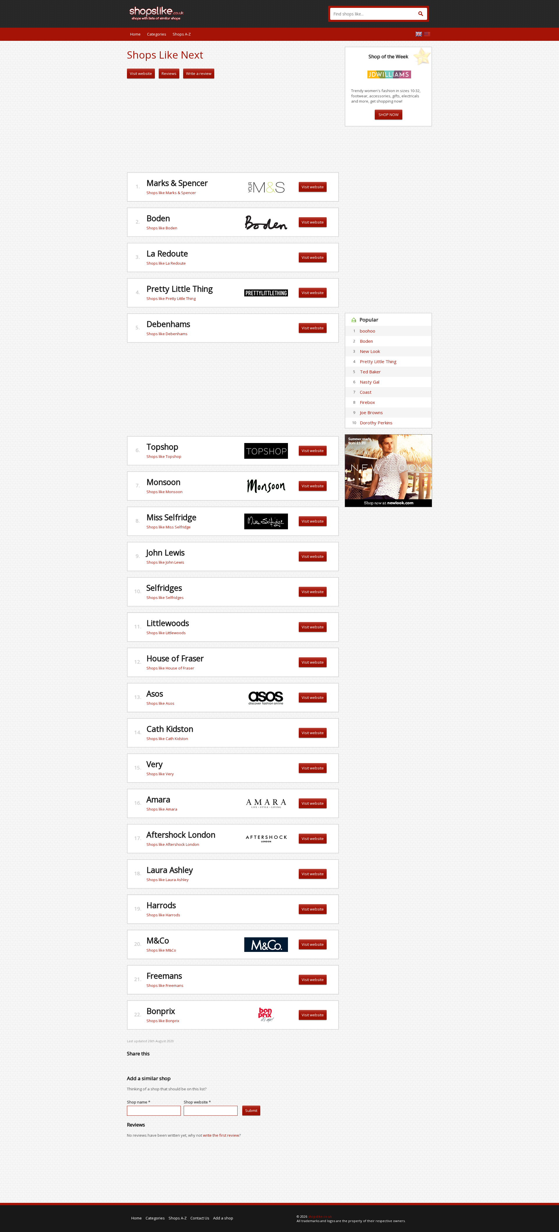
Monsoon (163, 482)
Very (154, 764)
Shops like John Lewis (165, 562)
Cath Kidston (169, 728)
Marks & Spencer (177, 182)
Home (135, 34)
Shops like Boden (161, 228)
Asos (154, 693)
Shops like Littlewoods (166, 632)
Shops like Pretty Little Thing (171, 298)
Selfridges (164, 587)
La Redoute (167, 253)
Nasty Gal (369, 382)
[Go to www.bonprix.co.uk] (265, 1014)
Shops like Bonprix (162, 1020)
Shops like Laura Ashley (167, 879)
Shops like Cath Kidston (167, 738)
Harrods (161, 905)
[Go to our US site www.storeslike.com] (427, 34)
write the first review (221, 1135)
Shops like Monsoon (164, 491)
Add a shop (223, 1218)
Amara (158, 799)
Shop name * (138, 1102)
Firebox (367, 402)
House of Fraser (175, 658)
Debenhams (168, 324)
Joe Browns (371, 412)
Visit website (141, 73)
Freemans (164, 975)
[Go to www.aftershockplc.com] (266, 838)
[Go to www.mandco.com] (266, 944)
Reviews (169, 73)
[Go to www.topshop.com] (266, 450)
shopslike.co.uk (320, 1216)
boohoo (367, 331)
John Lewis (165, 552)
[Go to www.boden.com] (266, 221)
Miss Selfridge (171, 517)
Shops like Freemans (164, 985)
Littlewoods (167, 623)
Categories (156, 34)
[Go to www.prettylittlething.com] (266, 292)
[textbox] (378, 14)
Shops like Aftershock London (172, 844)
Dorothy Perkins (376, 423)
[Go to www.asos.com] (265, 697)
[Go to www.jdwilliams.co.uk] (389, 73)
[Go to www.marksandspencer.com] (266, 186)
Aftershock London (180, 834)
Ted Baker (370, 372)
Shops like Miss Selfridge (168, 527)
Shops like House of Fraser (170, 668)
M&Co (157, 940)
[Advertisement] (233, 125)
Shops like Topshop (163, 456)
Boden (158, 218)
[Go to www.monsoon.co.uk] (266, 485)
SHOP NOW (388, 114)
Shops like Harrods (163, 915)
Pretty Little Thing (179, 288)
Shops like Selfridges (165, 597)
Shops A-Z (182, 34)
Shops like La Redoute (166, 263)
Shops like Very (160, 773)
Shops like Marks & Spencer (171, 192)
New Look (370, 351)
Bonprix (160, 1011)
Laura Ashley (169, 869)
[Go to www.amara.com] (266, 803)
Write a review (198, 73)
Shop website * (197, 1102)
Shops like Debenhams (166, 333)
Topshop (162, 446)
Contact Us (199, 1218)
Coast (366, 392)
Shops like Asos (160, 703)
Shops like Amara (161, 809)
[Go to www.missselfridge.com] (266, 520)
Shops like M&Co (161, 950)
